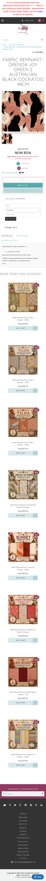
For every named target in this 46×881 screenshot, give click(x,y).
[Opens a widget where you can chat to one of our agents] (37, 877)
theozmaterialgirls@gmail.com (24, 862)
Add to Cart (23, 185)
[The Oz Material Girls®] (23, 29)
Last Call (12, 45)
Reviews (5, 240)
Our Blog (23, 831)
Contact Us (23, 834)
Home (4, 45)
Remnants (21, 45)
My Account (29, 20)
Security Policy (23, 852)
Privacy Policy (23, 845)
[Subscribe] (41, 793)
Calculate (11, 219)
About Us (23, 828)
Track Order (23, 821)
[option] (23, 112)
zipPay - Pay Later (23, 855)
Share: (34, 52)
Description (7, 236)
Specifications (22, 236)
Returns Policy (23, 848)
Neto (30, 877)
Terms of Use (23, 842)
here (32, 5)
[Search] (42, 39)
